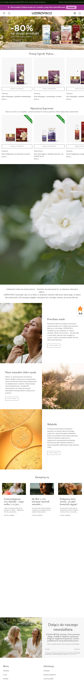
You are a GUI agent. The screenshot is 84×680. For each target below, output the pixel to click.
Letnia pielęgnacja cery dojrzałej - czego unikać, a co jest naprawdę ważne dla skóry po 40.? (14, 502)
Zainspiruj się (42, 477)
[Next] (77, 71)
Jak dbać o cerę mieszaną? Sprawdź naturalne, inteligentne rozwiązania (40, 502)
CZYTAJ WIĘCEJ (11, 398)
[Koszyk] (79, 13)
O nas (5, 675)
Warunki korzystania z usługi (59, 654)
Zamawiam (71, 7)
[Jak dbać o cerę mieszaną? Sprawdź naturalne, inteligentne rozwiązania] (42, 489)
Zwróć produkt (48, 679)
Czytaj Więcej (53, 453)
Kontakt (5, 679)
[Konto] (75, 13)
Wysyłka (46, 671)
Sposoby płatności (50, 675)
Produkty (6, 671)
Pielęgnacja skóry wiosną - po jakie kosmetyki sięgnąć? (69, 502)
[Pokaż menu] (4, 13)
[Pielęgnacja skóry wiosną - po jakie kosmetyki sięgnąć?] (70, 489)
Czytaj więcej (53, 345)
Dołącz (77, 649)
